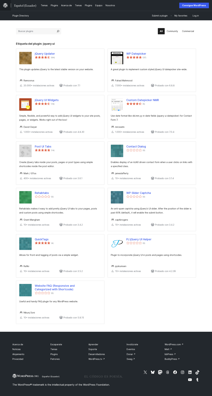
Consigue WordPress (194, 5)
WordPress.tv (96, 359)
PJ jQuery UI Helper (138, 239)
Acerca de (17, 344)
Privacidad (17, 359)
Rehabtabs (42, 193)
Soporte (92, 349)
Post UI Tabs (43, 146)
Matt (168, 349)
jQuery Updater (45, 53)
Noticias (16, 349)
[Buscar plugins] (58, 31)
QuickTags (42, 239)
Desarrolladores (96, 354)
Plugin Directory (20, 15)
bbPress (170, 354)
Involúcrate (132, 344)
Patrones (55, 359)
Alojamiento (18, 354)
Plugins (54, 354)
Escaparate (56, 344)
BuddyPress (172, 359)
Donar (131, 354)
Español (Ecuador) (50, 376)
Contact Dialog (136, 146)
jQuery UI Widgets (47, 100)
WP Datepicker (136, 53)
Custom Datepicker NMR (142, 100)
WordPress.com (174, 344)
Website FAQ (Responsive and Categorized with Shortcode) (55, 287)
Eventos (131, 349)
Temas (53, 349)
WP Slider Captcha (138, 193)
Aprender (93, 344)
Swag (131, 359)
